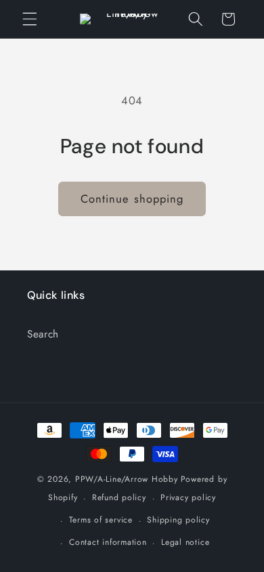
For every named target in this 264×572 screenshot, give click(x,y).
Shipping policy (178, 520)
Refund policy (119, 497)
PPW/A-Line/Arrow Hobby (126, 479)
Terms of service (101, 520)
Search (43, 334)
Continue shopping (132, 198)
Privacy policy (188, 497)
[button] (30, 19)
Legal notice (185, 542)
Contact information (108, 542)
